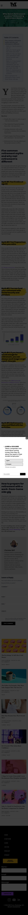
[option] (14, 460)
